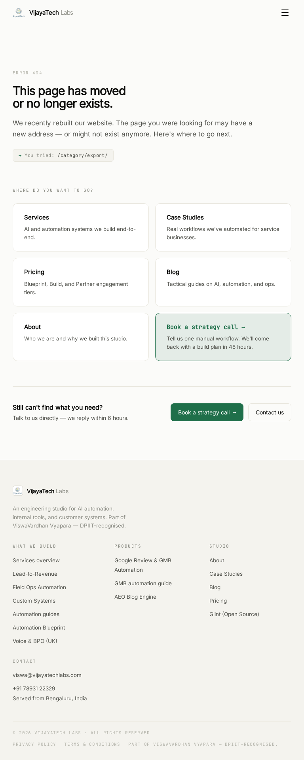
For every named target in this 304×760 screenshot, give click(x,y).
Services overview (36, 560)
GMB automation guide (143, 583)
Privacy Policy (34, 744)
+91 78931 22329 (34, 688)
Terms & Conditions (92, 744)
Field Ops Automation (39, 587)
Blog (214, 587)
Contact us (270, 412)
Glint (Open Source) (234, 614)
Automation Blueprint (39, 627)
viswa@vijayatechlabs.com (47, 675)
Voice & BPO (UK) (35, 641)
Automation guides (36, 614)
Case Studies (226, 574)
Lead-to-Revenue (35, 574)
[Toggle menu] (285, 12)
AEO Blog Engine (135, 597)
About (216, 560)
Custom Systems (34, 600)
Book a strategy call (207, 412)
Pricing (218, 600)
